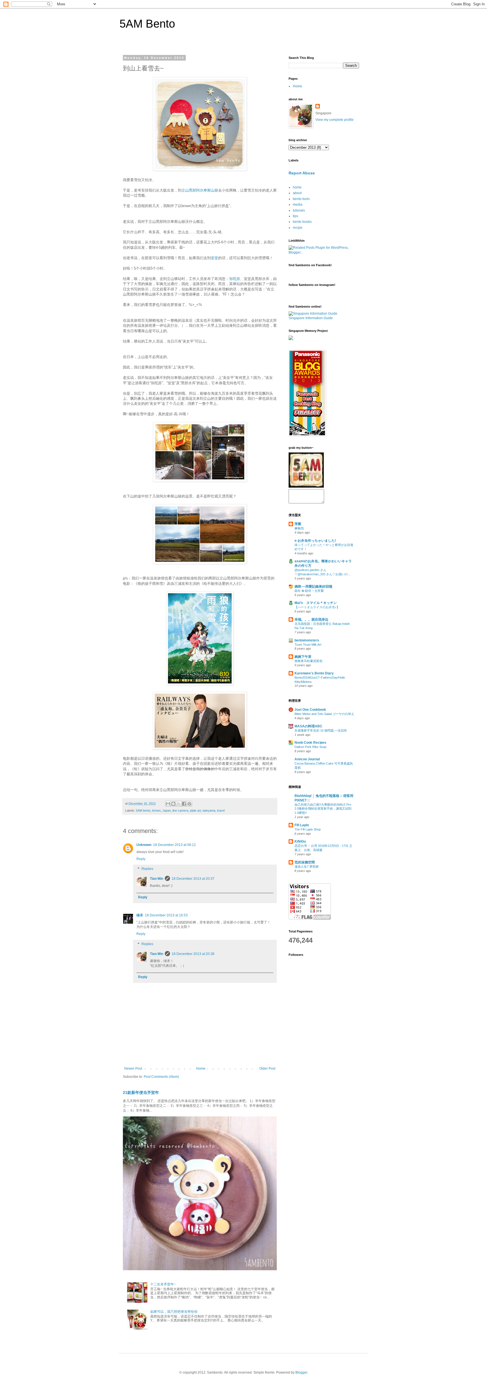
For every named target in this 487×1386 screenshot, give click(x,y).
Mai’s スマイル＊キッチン (316, 603)
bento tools (301, 199)
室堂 (214, 258)
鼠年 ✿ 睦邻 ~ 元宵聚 (309, 590)
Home (200, 1068)
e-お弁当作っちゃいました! (315, 541)
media (297, 204)
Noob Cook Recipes (310, 743)
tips (295, 216)
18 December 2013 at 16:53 (166, 915)
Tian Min (156, 879)
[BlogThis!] (173, 804)
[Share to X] (178, 804)
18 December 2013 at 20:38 (193, 954)
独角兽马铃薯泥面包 (308, 661)
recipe (297, 228)
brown (156, 810)
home (297, 187)
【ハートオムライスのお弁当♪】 (317, 607)
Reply (140, 859)
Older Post (267, 1068)
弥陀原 (234, 279)
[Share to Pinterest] (189, 804)
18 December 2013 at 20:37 (193, 879)
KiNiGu (300, 841)
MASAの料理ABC (308, 726)
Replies (147, 869)
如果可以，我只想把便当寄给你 (174, 1312)
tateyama (209, 810)
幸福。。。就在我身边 (311, 619)
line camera (180, 810)
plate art (195, 810)
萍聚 (298, 524)
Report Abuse (302, 173)
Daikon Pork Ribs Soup (310, 746)
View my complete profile (334, 120)
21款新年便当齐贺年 (141, 1092)
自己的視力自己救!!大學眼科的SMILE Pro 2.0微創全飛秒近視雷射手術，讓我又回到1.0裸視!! (323, 809)
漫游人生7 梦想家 (307, 866)
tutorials (299, 210)
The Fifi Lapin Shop (308, 829)
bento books (302, 222)
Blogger (301, 1372)
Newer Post (133, 1068)
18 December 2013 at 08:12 (174, 845)
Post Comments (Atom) (161, 1077)
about (297, 193)
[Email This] (168, 804)
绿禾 (139, 915)
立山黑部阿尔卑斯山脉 (199, 190)
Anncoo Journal (307, 759)
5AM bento (143, 810)
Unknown (143, 845)
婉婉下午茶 (303, 657)
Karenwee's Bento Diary (314, 673)
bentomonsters (307, 640)
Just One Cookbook (310, 710)
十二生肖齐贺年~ (163, 1284)
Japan (166, 810)
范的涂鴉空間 (305, 862)
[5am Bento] (306, 486)
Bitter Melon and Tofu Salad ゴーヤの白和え (324, 714)
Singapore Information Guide (311, 318)
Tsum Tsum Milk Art (308, 644)
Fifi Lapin (302, 825)
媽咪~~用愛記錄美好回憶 (313, 586)
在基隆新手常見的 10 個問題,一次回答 (321, 730)
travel (221, 810)
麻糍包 (299, 528)
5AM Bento (147, 23)
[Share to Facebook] (184, 804)
